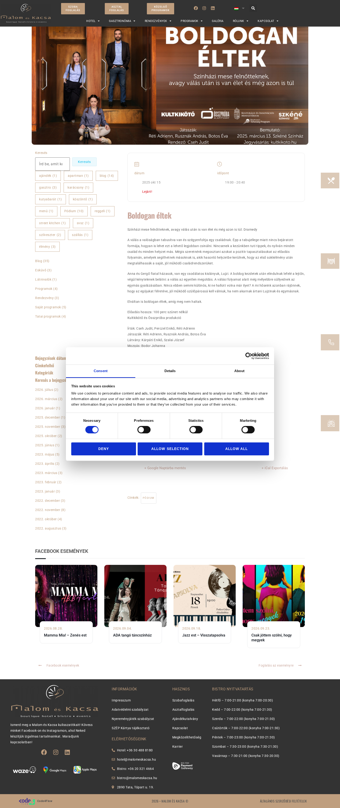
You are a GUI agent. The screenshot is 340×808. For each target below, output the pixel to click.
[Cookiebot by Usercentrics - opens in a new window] (249, 355)
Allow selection (170, 449)
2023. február (45, 482)
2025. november (47, 426)
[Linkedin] (213, 8)
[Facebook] (196, 8)
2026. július (44, 390)
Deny (103, 449)
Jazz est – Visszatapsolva (203, 635)
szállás (80, 235)
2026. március (46, 399)
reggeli (103, 211)
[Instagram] (204, 8)
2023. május (44, 454)
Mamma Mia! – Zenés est (65, 635)
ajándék (48, 176)
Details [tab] (170, 371)
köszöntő (83, 199)
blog (107, 176)
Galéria (218, 21)
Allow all (236, 449)
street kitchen (52, 223)
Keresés (41, 153)
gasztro (48, 187)
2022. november (47, 510)
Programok (44, 289)
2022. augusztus (48, 528)
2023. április (44, 463)
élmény (47, 246)
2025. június (44, 445)
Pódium (74, 211)
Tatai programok (48, 316)
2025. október (46, 436)
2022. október (46, 519)
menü (46, 211)
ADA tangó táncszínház (132, 635)
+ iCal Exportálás (275, 468)
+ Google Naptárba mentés (165, 468)
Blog (38, 261)
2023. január (45, 491)
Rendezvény (44, 298)
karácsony (78, 187)
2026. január (45, 408)
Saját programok (48, 307)
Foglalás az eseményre (276, 665)
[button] (253, 8)
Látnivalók (43, 279)
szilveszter (50, 235)
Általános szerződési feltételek (283, 801)
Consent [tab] (101, 371)
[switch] (144, 429)
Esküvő (40, 270)
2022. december (47, 500)
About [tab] (239, 371)
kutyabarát (50, 199)
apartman (78, 176)
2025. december (47, 417)
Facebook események (62, 665)
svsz (83, 223)
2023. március (46, 473)
